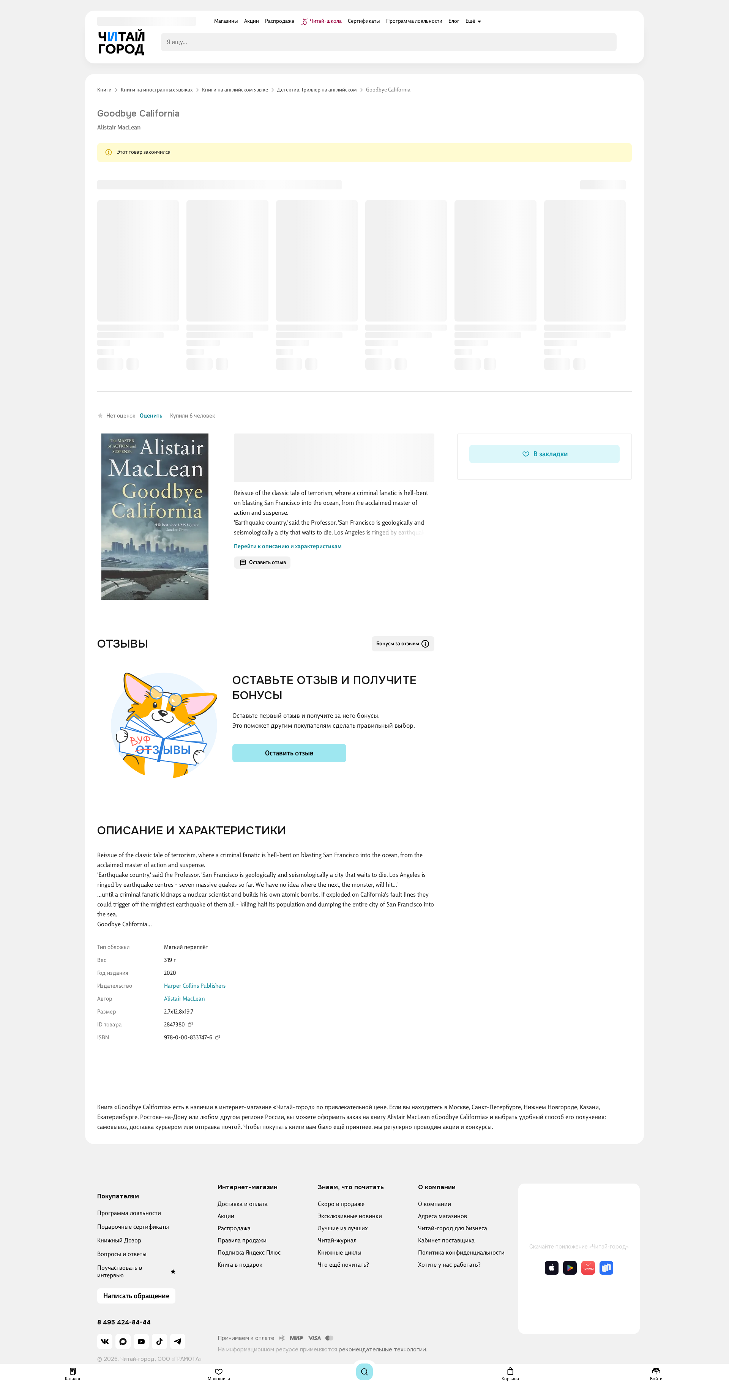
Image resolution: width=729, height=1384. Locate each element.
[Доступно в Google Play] (570, 1268)
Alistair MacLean (119, 127)
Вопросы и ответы (122, 1254)
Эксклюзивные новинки (350, 1216)
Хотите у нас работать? (449, 1264)
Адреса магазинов (442, 1216)
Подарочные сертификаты (133, 1226)
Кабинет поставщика (446, 1240)
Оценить (151, 415)
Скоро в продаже (341, 1203)
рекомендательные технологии (382, 1349)
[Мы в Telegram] (177, 1341)
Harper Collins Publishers (195, 985)
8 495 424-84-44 (124, 1322)
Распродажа (234, 1228)
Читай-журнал (337, 1240)
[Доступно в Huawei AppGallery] (588, 1268)
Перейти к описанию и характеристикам (288, 546)
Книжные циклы (339, 1252)
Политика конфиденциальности (461, 1252)
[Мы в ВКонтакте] (104, 1341)
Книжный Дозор (119, 1240)
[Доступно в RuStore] (606, 1268)
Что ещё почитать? (343, 1264)
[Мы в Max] (123, 1341)
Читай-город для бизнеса (452, 1228)
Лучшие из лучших (343, 1228)
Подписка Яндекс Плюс (249, 1252)
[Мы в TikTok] (159, 1341)
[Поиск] (364, 1372)
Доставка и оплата (243, 1203)
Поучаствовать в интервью (119, 1271)
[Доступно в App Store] (552, 1268)
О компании (434, 1203)
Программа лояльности (129, 1213)
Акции (226, 1216)
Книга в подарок (240, 1264)
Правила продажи (242, 1240)
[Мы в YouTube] (141, 1341)
